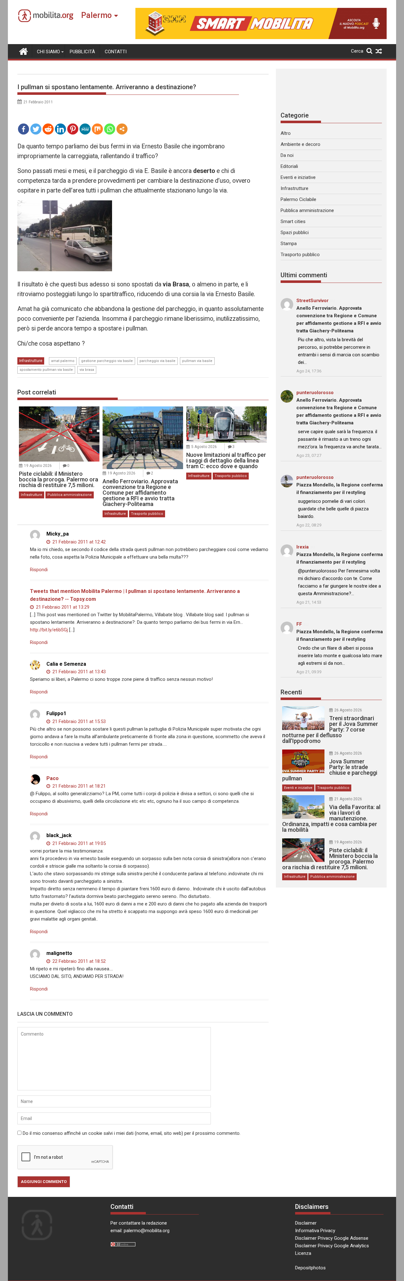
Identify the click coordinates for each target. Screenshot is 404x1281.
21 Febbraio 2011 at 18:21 (78, 786)
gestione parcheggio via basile (107, 361)
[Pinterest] (72, 129)
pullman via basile (197, 361)
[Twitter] (35, 129)
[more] (122, 129)
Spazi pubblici (295, 232)
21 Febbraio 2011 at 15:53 (78, 721)
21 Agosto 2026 (348, 799)
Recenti (291, 692)
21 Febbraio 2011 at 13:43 (78, 672)
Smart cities (293, 221)
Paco (52, 778)
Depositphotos (310, 1268)
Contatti (116, 52)
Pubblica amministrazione (69, 495)
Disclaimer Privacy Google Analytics (332, 1246)
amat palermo (62, 361)
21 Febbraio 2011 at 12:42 (78, 542)
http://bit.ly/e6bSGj (49, 630)
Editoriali (289, 166)
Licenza (303, 1253)
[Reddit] (48, 129)
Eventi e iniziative (298, 177)
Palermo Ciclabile (298, 199)
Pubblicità (82, 52)
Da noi (287, 155)
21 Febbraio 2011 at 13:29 (62, 607)
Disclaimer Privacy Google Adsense (331, 1238)
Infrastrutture (30, 361)
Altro (286, 133)
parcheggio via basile (157, 361)
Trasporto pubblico (147, 514)
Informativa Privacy (315, 1230)
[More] (122, 129)
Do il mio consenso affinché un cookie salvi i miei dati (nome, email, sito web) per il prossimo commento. (132, 1133)
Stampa (289, 243)
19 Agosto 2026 (38, 465)
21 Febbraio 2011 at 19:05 (78, 843)
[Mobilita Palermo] (23, 51)
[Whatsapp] (109, 129)
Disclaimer (306, 1223)
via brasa (87, 370)
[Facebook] (23, 129)
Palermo (96, 15)
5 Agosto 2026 (204, 447)
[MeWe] (85, 129)
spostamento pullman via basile (46, 370)
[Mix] (97, 129)
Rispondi (39, 569)
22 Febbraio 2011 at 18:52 (78, 961)
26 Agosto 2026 (348, 710)
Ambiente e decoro (300, 144)
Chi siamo (48, 52)
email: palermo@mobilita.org (139, 1230)
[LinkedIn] (60, 129)
